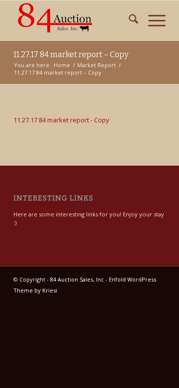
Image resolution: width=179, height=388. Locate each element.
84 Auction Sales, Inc (77, 279)
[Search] (128, 20)
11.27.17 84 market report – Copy (70, 54)
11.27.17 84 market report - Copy (61, 119)
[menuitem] (128, 20)
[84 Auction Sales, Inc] (74, 20)
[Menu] (152, 20)
